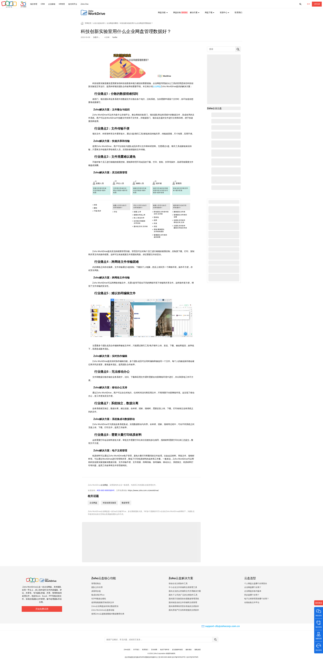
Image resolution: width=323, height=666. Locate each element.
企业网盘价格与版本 (252, 591)
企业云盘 (217, 108)
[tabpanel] (102, 545)
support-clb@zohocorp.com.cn (222, 626)
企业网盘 (157, 86)
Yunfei (114, 37)
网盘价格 (177, 12)
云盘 (39, 587)
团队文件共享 (97, 587)
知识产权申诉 (164, 649)
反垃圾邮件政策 (177, 649)
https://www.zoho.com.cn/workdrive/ (143, 490)
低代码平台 (72, 4)
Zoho (210, 108)
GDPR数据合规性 (98, 599)
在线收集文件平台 (251, 602)
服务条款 (189, 649)
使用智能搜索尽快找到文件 (102, 602)
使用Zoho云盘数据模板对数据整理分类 (107, 614)
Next (200, 542)
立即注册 (317, 4)
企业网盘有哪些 (112, 23)
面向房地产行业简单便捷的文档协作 (184, 610)
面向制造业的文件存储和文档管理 (183, 602)
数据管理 (125, 503)
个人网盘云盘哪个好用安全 (255, 583)
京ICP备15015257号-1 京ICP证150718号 (185, 657)
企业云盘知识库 (99, 23)
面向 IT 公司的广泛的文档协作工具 (183, 595)
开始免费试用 (41, 609)
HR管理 (62, 4)
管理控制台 (96, 583)
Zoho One (84, 4)
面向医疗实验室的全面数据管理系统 (184, 599)
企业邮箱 (51, 4)
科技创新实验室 (109, 503)
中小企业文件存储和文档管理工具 (183, 587)
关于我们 (136, 649)
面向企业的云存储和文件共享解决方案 (185, 591)
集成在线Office (97, 595)
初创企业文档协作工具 (178, 583)
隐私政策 (198, 649)
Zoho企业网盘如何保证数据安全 (105, 606)
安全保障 (154, 649)
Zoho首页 (127, 649)
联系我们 (238, 12)
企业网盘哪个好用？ (252, 587)
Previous (82, 542)
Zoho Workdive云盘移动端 (102, 610)
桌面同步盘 (96, 591)
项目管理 (33, 4)
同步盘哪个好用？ (251, 595)
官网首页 (88, 23)
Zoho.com (14, 4)
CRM (43, 4)
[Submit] (215, 639)
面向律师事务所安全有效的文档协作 (184, 606)
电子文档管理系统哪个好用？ (256, 599)
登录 (308, 4)
